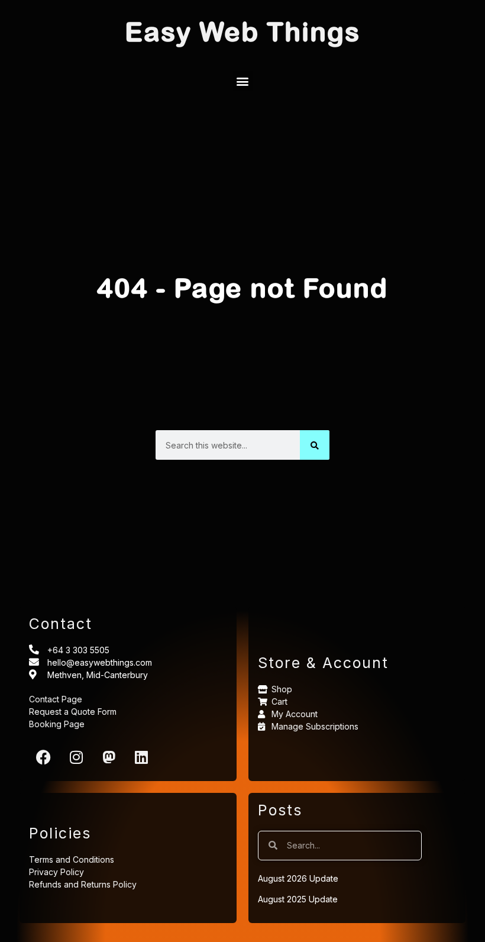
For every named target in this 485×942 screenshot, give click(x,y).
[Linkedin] (141, 757)
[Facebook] (44, 757)
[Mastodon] (109, 757)
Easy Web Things (242, 31)
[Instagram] (76, 757)
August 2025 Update (298, 899)
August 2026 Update (298, 878)
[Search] (314, 445)
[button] (243, 81)
